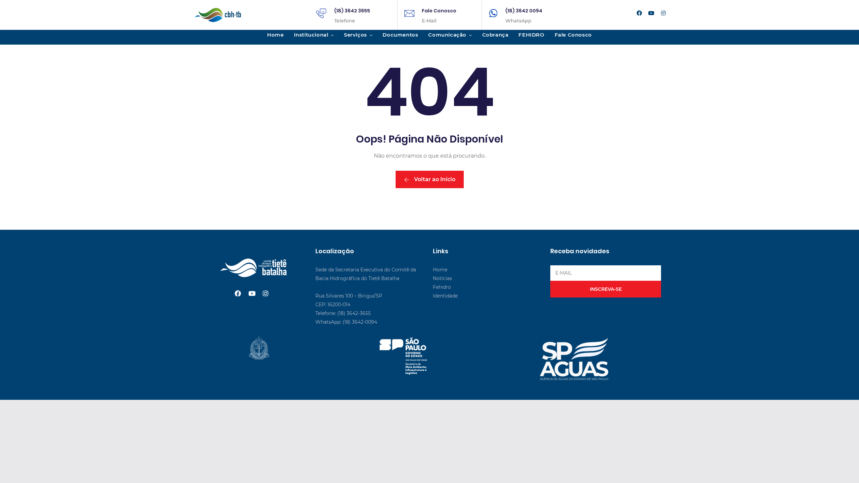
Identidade (445, 296)
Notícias (442, 278)
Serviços (355, 35)
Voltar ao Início (434, 179)
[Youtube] (651, 13)
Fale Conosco (439, 10)
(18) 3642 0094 (523, 10)
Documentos (400, 35)
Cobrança (495, 35)
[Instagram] (663, 13)
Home (275, 35)
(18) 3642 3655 (352, 10)
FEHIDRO (531, 35)
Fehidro (442, 287)
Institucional (311, 35)
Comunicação (447, 35)
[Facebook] (639, 13)
